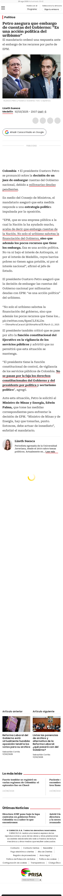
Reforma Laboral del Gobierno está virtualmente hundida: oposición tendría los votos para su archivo (16, 741)
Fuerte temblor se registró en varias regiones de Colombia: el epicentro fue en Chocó (20, 782)
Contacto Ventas (31, 848)
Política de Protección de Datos (20, 859)
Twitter (43, 121)
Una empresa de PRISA (31, 872)
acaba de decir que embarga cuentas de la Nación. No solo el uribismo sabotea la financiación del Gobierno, (30, 234)
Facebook (35, 121)
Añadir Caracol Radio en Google (27, 132)
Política (9, 17)
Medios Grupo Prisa (32, 880)
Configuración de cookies (15, 863)
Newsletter (47, 848)
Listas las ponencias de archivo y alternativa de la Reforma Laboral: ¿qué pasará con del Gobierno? (45, 742)
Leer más (50, 451)
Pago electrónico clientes (22, 851)
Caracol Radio (15, 8)
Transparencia (38, 863)
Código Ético (54, 863)
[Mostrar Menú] (3, 8)
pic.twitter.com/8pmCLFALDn (23, 320)
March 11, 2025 (51, 324)
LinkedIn (50, 121)
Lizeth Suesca (11, 108)
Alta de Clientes (45, 851)
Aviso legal (45, 855)
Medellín (7, 111)
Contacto (14, 848)
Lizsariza (22, 108)
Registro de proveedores (24, 855)
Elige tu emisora (51, 9)
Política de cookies (48, 859)
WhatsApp (57, 121)
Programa (32, 9)
